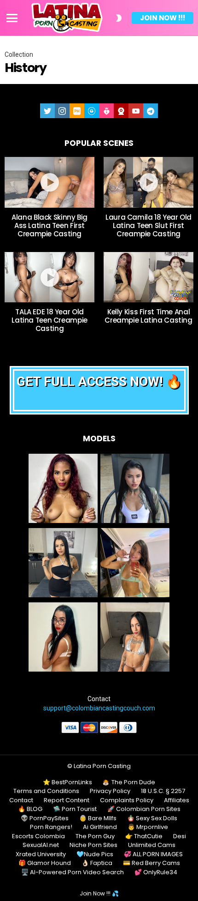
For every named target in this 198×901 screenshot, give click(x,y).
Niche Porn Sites (93, 845)
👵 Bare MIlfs (97, 818)
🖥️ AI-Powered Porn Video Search (72, 872)
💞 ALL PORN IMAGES (153, 854)
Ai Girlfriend (100, 827)
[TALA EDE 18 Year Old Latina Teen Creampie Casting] (49, 277)
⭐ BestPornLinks (67, 782)
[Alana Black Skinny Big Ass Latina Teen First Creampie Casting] (49, 182)
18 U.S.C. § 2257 (163, 791)
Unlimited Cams (151, 845)
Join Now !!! (162, 18)
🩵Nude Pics (94, 854)
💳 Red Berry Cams (151, 863)
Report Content (66, 800)
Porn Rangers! (51, 827)
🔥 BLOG (30, 809)
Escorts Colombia (38, 836)
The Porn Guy (95, 836)
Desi (179, 836)
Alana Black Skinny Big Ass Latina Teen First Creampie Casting (49, 225)
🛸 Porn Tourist (75, 809)
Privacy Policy (110, 791)
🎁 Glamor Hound (44, 863)
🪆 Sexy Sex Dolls (152, 818)
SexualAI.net (41, 845)
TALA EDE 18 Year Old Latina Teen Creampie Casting (49, 320)
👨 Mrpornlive (148, 827)
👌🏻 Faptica (97, 863)
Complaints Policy (126, 800)
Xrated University (41, 854)
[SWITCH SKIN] (118, 18)
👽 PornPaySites (45, 818)
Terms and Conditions (46, 791)
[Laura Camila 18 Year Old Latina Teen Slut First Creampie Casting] (148, 182)
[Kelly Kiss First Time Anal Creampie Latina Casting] (148, 277)
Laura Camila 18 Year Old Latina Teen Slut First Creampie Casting (148, 225)
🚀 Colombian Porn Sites (144, 809)
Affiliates (176, 800)
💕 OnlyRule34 (155, 872)
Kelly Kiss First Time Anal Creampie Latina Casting (148, 316)
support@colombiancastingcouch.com (99, 708)
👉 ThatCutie (144, 836)
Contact (21, 800)
